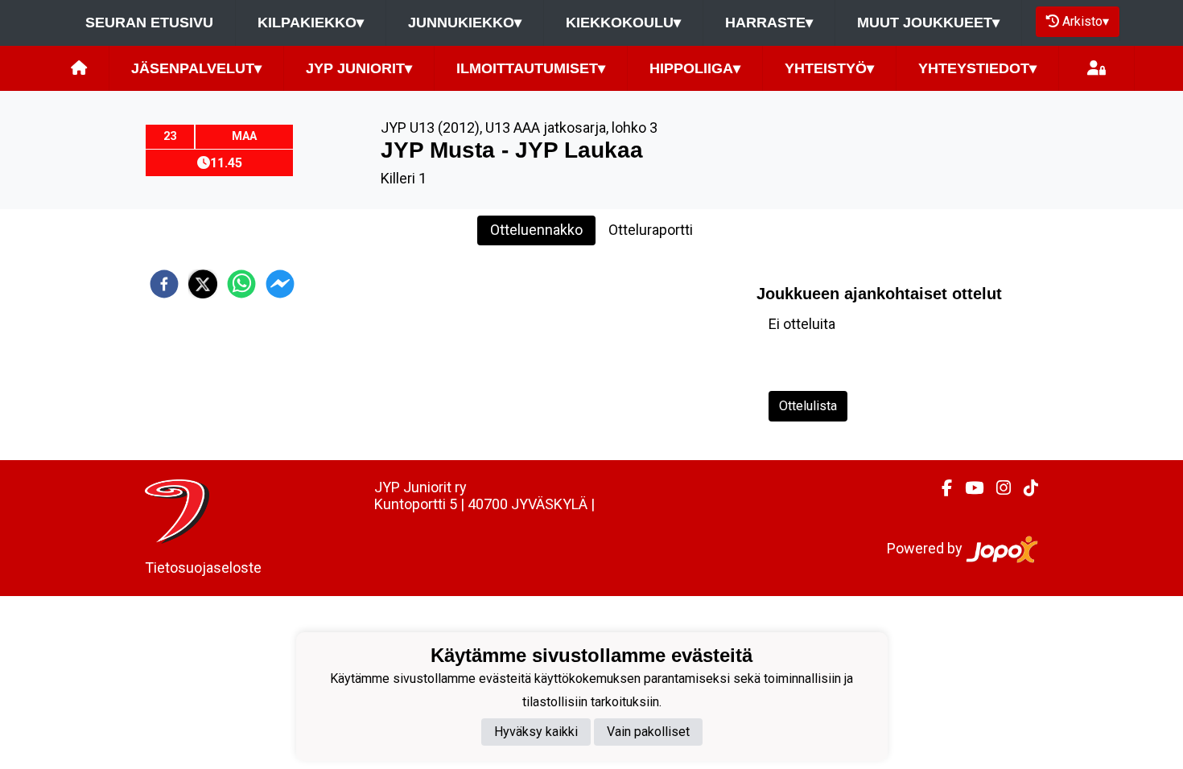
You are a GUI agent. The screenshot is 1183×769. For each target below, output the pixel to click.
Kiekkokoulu (623, 22)
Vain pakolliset (648, 731)
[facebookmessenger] (280, 283)
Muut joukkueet (928, 22)
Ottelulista (808, 405)
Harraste (769, 22)
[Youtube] (967, 488)
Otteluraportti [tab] (650, 229)
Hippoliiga (694, 68)
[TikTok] (1024, 488)
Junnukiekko (464, 22)
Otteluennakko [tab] (536, 229)
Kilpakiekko (311, 22)
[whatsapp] (241, 283)
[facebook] (164, 283)
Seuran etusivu (149, 22)
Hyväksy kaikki (536, 731)
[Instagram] (997, 488)
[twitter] (202, 283)
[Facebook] (940, 488)
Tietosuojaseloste (203, 567)
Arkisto (1085, 21)
